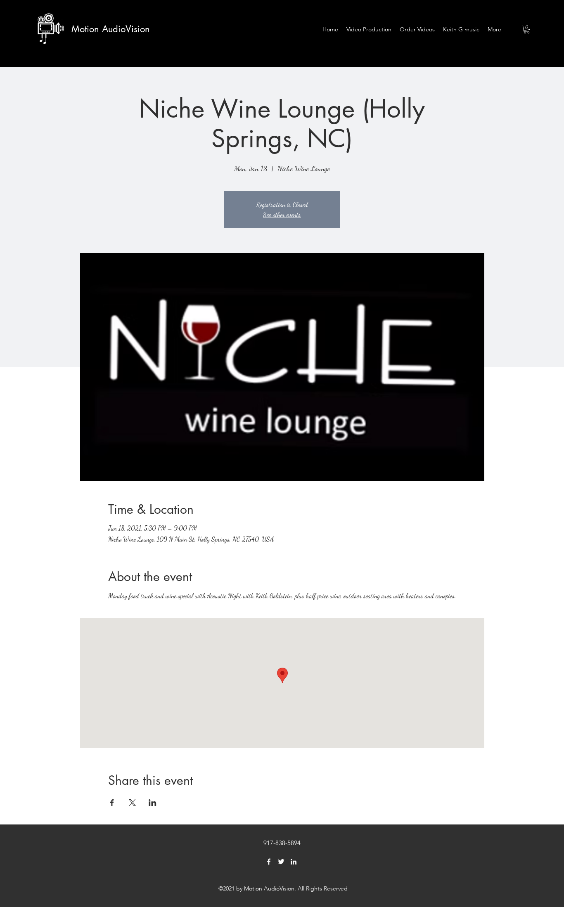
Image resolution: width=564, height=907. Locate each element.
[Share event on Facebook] (112, 802)
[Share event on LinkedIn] (152, 802)
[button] (526, 29)
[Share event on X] (132, 802)
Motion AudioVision (110, 29)
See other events (282, 214)
